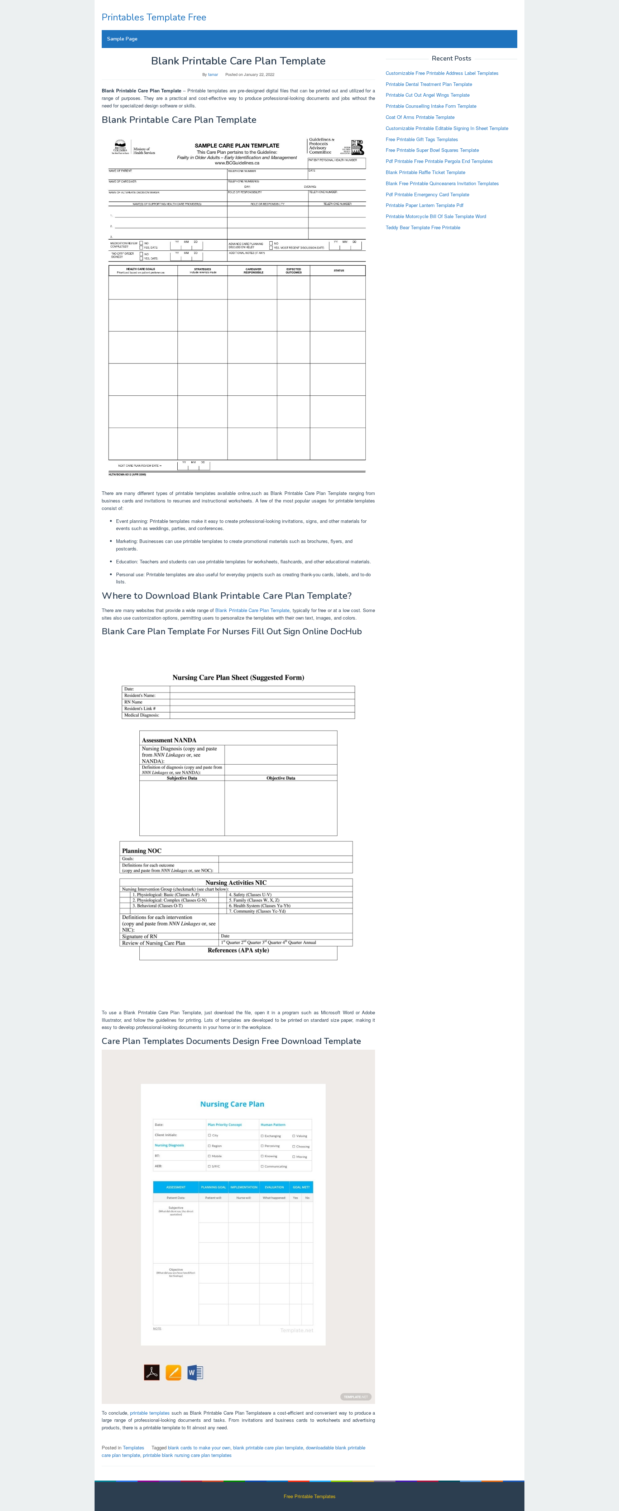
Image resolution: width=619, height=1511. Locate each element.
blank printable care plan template (268, 1447)
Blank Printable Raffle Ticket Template (425, 172)
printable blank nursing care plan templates (187, 1455)
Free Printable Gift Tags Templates (422, 138)
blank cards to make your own (199, 1447)
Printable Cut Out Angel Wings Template (428, 94)
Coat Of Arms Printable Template (420, 117)
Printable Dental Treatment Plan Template (429, 83)
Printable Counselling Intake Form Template (431, 105)
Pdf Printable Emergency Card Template (427, 194)
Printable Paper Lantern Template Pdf (425, 205)
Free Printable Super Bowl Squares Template (432, 149)
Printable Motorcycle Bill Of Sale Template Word (436, 216)
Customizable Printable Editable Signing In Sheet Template (447, 127)
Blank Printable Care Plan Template (252, 610)
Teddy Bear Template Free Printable (423, 227)
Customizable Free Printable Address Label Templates (442, 72)
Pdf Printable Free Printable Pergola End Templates (439, 161)
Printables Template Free (154, 17)
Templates (133, 1447)
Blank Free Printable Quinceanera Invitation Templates (442, 182)
